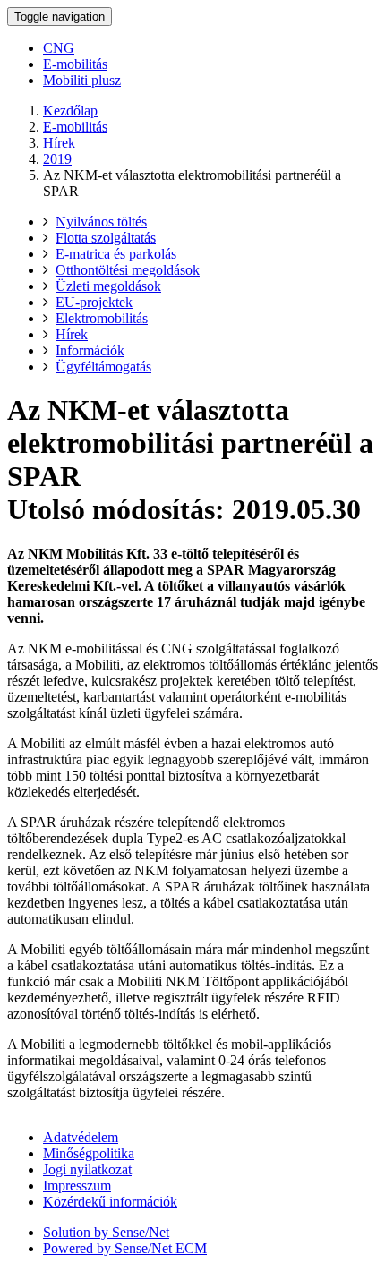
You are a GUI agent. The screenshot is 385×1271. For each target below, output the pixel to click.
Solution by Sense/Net (106, 1232)
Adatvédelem (80, 1137)
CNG (58, 47)
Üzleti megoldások (108, 286)
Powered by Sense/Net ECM (125, 1248)
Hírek (59, 142)
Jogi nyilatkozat (87, 1169)
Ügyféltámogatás (103, 366)
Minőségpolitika (88, 1153)
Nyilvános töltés (101, 221)
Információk (90, 350)
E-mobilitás (75, 64)
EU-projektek (94, 302)
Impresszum (77, 1185)
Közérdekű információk (110, 1201)
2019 (57, 158)
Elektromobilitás (102, 318)
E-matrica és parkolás (116, 253)
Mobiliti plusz (82, 80)
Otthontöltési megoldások (128, 269)
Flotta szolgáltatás (106, 237)
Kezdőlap (70, 110)
